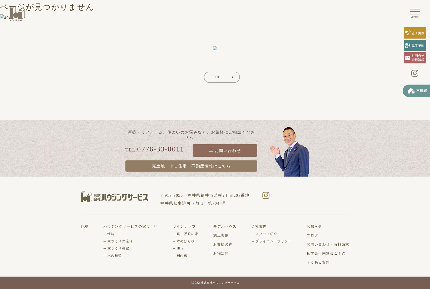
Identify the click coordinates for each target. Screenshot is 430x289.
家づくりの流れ (120, 241)
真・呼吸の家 (188, 234)
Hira (180, 248)
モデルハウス (225, 226)
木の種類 (115, 255)
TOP (216, 77)
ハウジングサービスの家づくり (131, 226)
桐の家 (182, 255)
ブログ (312, 235)
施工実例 (221, 235)
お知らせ (314, 226)
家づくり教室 (118, 248)
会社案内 (259, 226)
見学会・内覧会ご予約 (326, 253)
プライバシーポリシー (274, 241)
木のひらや (186, 241)
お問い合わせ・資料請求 (328, 244)
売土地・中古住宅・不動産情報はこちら (191, 166)
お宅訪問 (221, 253)
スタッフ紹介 (266, 234)
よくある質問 (318, 262)
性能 (111, 234)
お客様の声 (223, 244)
